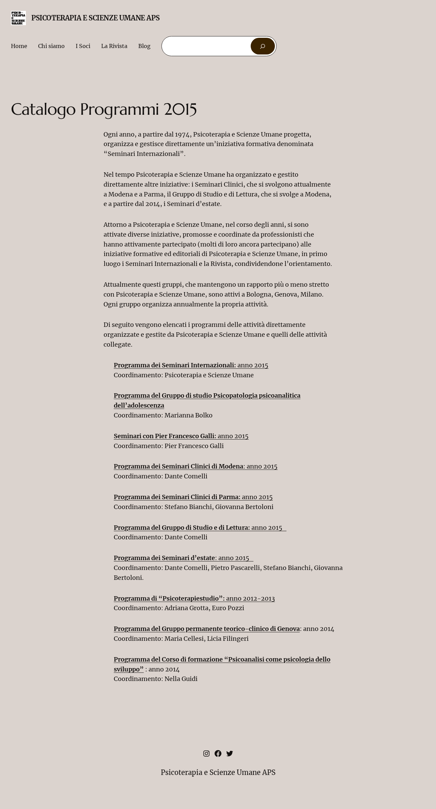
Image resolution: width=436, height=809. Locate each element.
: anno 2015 (196, 466)
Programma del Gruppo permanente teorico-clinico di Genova (207, 629)
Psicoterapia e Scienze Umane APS (95, 18)
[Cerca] (263, 46)
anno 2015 (191, 365)
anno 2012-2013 (194, 598)
